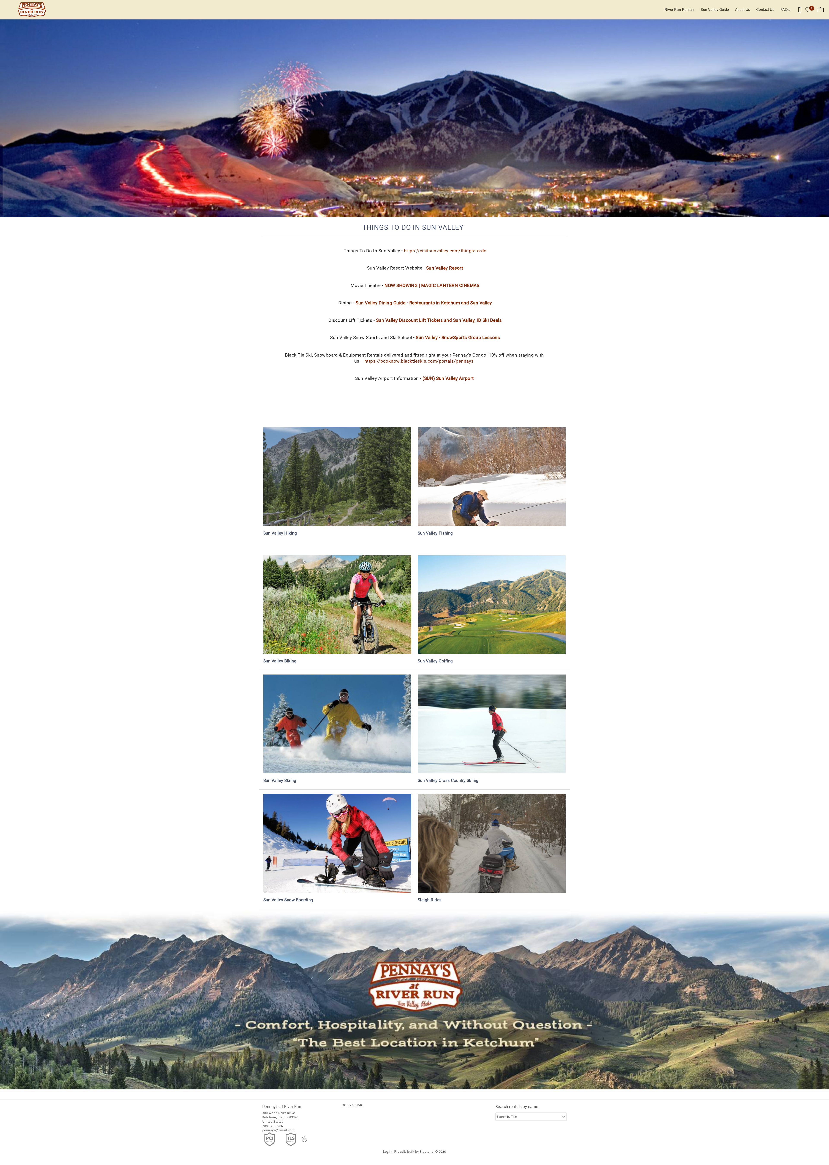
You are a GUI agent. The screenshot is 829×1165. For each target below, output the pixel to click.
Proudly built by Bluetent (413, 1151)
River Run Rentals (679, 9)
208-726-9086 (272, 1126)
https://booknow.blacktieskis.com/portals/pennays (419, 361)
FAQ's (785, 9)
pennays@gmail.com (278, 1130)
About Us (742, 9)
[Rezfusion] (304, 1139)
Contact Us (765, 9)
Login (387, 1151)
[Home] (33, 9)
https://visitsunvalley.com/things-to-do (445, 251)
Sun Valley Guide (715, 9)
